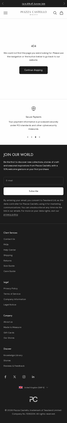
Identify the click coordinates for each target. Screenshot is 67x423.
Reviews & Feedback (14, 365)
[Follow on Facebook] (5, 377)
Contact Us (9, 239)
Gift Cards (9, 332)
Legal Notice (10, 304)
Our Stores (9, 337)
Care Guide (9, 271)
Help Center (10, 249)
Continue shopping (33, 70)
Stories (7, 360)
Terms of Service (12, 293)
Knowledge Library (13, 355)
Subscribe (33, 191)
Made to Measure (12, 327)
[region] (33, 119)
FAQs (6, 244)
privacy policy (11, 214)
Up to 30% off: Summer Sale (33, 3)
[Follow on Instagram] (24, 377)
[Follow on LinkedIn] (33, 377)
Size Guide (9, 265)
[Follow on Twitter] (14, 377)
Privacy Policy (11, 288)
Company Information (15, 299)
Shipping (8, 255)
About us (8, 321)
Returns (8, 260)
